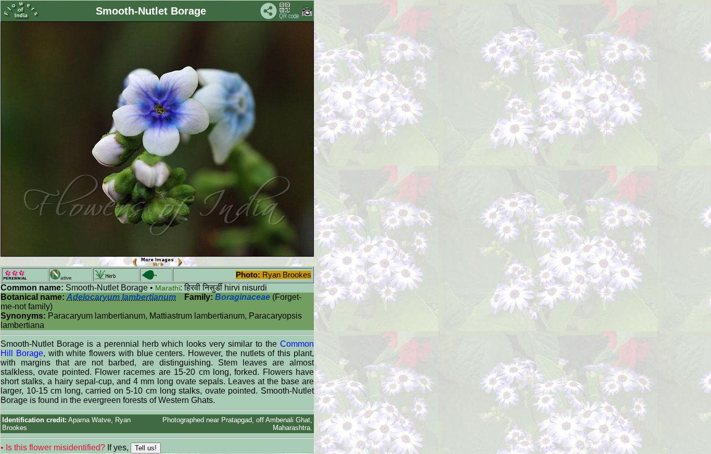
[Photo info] (307, 14)
